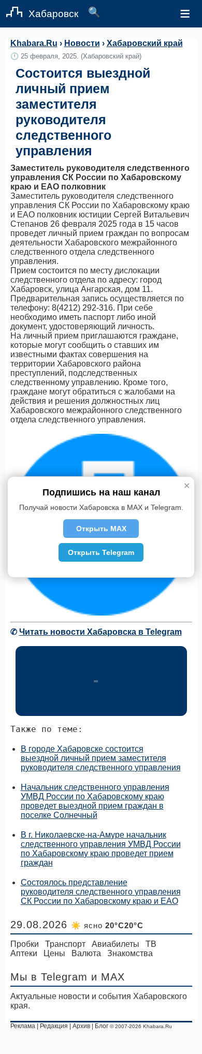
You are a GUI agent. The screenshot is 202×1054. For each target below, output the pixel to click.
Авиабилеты (115, 944)
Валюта (86, 953)
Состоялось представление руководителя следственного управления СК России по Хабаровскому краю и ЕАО (101, 891)
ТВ (151, 944)
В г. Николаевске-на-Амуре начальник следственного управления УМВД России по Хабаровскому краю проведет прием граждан (101, 848)
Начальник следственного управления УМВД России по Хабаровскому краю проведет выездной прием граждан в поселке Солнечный (95, 801)
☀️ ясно (107, 925)
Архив (81, 1026)
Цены (54, 953)
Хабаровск (53, 13)
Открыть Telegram (101, 552)
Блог (101, 1026)
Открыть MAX (101, 528)
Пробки (24, 944)
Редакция (54, 1026)
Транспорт (65, 944)
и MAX (108, 977)
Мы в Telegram (49, 977)
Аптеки (23, 953)
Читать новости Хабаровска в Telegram (100, 631)
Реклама (22, 1026)
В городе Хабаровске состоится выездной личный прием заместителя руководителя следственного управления (101, 758)
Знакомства (130, 953)
